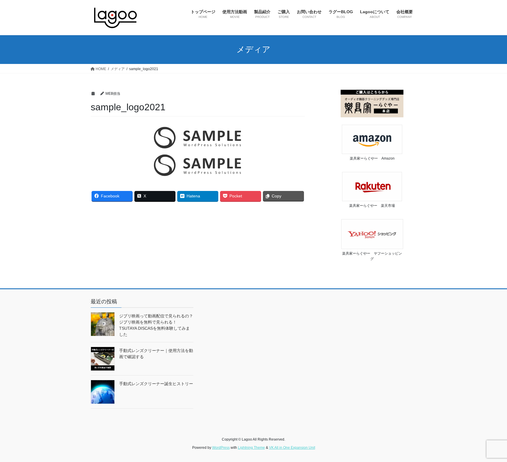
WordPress (221, 448)
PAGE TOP (490, 443)
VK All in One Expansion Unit (292, 448)
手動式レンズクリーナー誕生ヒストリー (156, 383)
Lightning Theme (251, 448)
